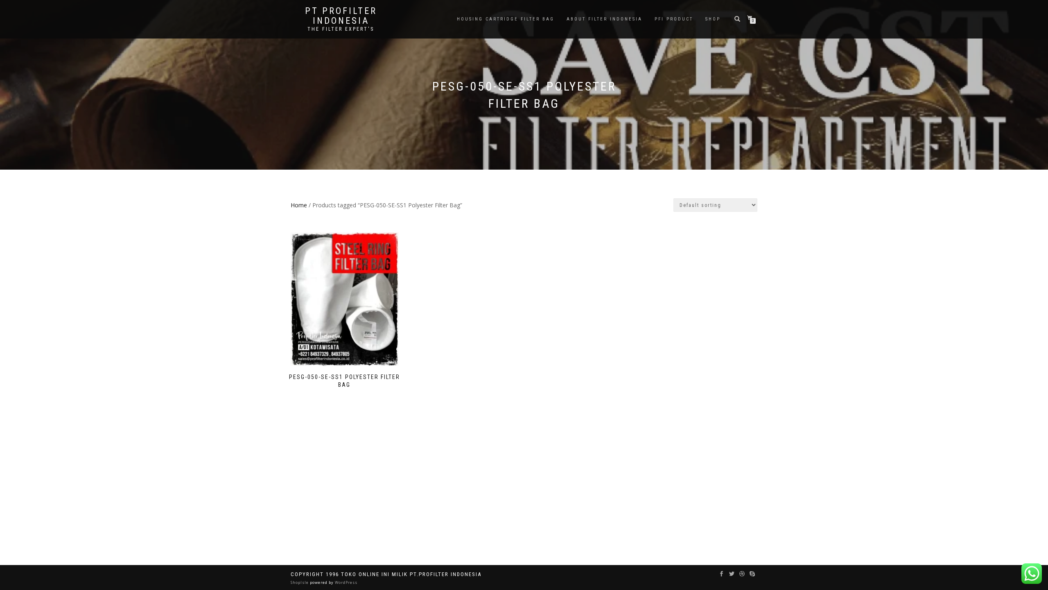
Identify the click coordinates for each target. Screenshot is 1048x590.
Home (299, 205)
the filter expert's (340, 29)
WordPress (345, 582)
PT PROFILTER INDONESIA (341, 16)
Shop (712, 19)
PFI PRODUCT (674, 19)
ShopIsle (300, 582)
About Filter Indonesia (604, 19)
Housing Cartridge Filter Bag (505, 19)
